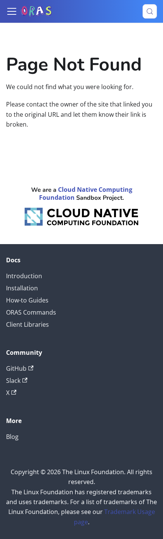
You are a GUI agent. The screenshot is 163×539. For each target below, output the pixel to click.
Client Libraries (27, 324)
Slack (13, 380)
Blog (12, 436)
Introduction (24, 276)
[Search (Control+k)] (150, 11)
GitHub (16, 368)
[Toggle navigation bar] (11, 11)
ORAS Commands (31, 312)
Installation (22, 288)
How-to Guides (27, 300)
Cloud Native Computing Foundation (85, 193)
